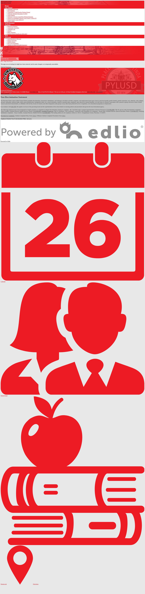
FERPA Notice (11, 42)
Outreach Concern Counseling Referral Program (20, 17)
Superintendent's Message (14, 39)
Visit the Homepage (6, 67)
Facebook (2, 50)
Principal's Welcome (12, 9)
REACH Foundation (12, 43)
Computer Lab (11, 29)
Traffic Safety (11, 21)
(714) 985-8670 (37, 111)
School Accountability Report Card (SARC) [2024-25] (21, 18)
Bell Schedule (11, 11)
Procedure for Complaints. (8, 116)
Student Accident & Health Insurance (17, 45)
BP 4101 (29, 119)
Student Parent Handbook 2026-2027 (17, 34)
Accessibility (99, 92)
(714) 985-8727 (134, 111)
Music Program (11, 32)
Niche (2, 48)
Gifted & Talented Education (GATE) (17, 14)
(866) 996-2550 (91, 92)
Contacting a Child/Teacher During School (18, 12)
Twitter (2, 52)
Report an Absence (12, 26)
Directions (35, 584)
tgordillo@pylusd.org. (48, 111)
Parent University (12, 40)
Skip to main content (6, 1)
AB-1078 (13, 106)
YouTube (2, 56)
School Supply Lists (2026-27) (15, 20)
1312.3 (34, 116)
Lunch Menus (11, 15)
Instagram (2, 54)
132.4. (63, 116)
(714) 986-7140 (34, 92)
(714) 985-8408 (110, 109)
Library (9, 31)
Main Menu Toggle (6, 3)
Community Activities (13, 28)
